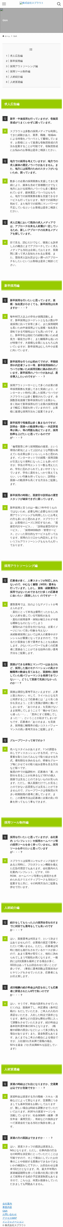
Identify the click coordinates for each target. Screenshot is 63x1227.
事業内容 (7, 1207)
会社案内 (7, 1203)
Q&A (5, 1210)
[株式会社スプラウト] (32, 4)
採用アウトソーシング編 (24, 66)
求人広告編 (16, 55)
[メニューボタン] (4, 4)
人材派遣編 (16, 81)
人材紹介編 (16, 76)
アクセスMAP (10, 1218)
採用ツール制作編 (20, 71)
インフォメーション (13, 1221)
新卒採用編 (16, 60)
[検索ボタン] (59, 4)
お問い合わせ (10, 1214)
